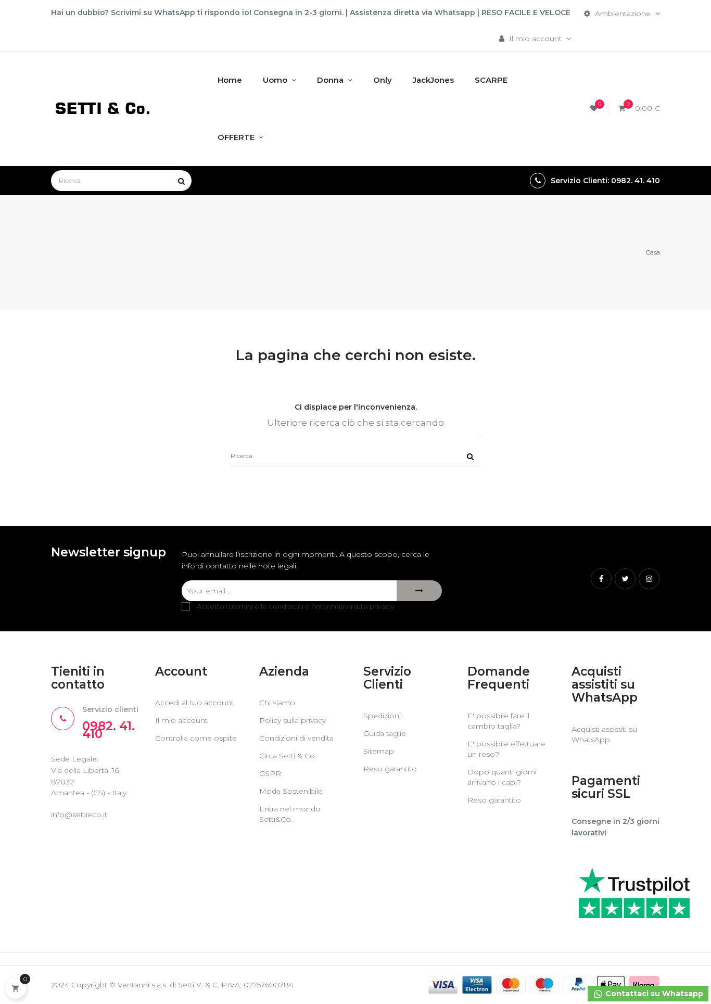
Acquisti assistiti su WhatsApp (604, 734)
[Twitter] (625, 579)
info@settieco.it (79, 814)
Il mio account (181, 720)
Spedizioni (382, 715)
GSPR (270, 773)
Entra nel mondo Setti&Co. (290, 814)
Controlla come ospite (196, 738)
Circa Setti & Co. (287, 755)
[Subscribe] (419, 590)
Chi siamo (277, 702)
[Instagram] (649, 579)
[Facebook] (601, 579)
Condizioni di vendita (296, 738)
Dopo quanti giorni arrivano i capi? (502, 777)
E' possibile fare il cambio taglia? (498, 721)
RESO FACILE (506, 12)
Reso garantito (390, 768)
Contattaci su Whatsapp (653, 993)
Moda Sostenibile (291, 791)
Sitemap (378, 751)
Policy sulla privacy (292, 720)
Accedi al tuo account (194, 702)
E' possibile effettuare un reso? (506, 749)
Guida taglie (384, 733)
